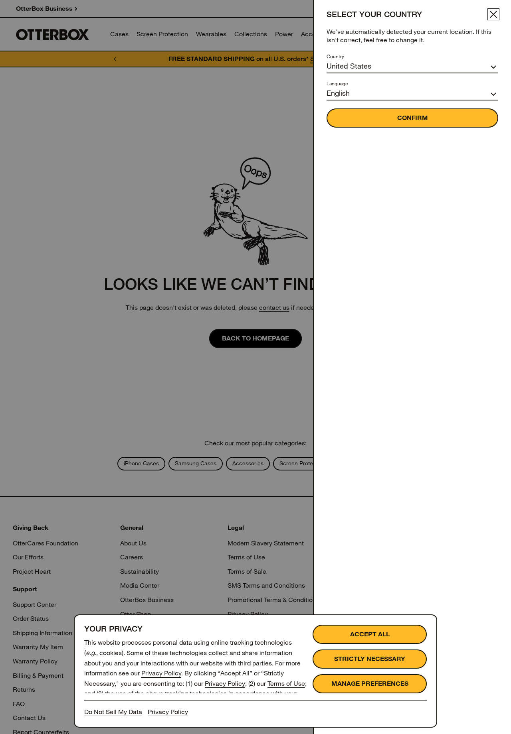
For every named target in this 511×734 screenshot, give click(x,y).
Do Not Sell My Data (113, 712)
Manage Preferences (369, 683)
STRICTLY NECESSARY (369, 659)
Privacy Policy (161, 673)
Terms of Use (286, 683)
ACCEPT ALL (370, 634)
